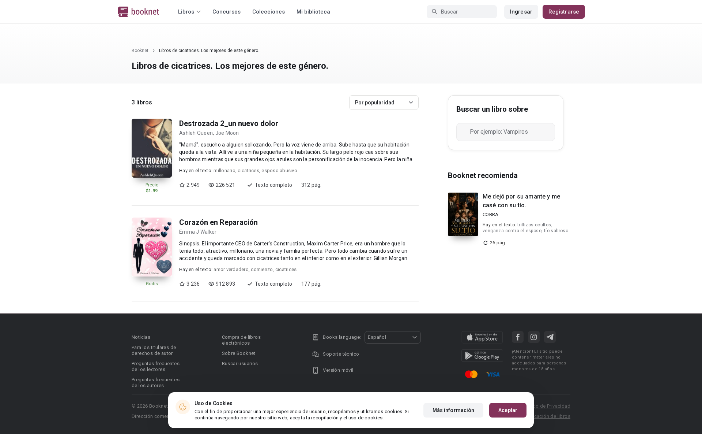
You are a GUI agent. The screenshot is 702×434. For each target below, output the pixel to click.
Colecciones (268, 11)
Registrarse (563, 11)
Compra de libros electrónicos (241, 340)
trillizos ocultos (534, 224)
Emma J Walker (197, 232)
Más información (454, 410)
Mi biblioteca (313, 11)
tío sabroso (556, 230)
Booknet (140, 50)
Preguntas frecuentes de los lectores (156, 366)
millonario (224, 170)
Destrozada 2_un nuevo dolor (228, 123)
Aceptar (507, 410)
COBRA (490, 214)
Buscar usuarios (240, 363)
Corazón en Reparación (218, 222)
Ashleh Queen (196, 133)
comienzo (262, 269)
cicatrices (248, 170)
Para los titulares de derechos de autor (154, 350)
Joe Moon (227, 133)
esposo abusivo (279, 170)
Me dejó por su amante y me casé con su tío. (521, 201)
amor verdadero (231, 269)
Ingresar (521, 11)
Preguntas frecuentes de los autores (156, 382)
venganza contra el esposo (512, 230)
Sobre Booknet (239, 353)
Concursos (226, 11)
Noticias (141, 337)
